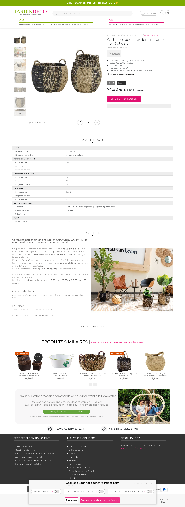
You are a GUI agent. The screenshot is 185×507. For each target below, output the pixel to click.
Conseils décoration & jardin (82, 471)
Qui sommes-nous (77, 446)
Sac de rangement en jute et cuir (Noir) (124, 374)
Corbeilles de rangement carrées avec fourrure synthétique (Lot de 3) (29, 375)
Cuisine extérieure (26, 24)
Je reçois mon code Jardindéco (66, 411)
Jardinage (57, 24)
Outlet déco (74, 457)
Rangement (137, 35)
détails (70, 486)
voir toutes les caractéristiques (121, 74)
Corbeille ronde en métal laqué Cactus (60, 374)
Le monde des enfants (80, 24)
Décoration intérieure (136, 24)
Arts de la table (121, 24)
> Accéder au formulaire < (134, 448)
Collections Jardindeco (79, 467)
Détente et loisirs (151, 24)
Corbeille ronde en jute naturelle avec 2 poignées (155, 374)
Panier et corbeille (153, 35)
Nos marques (75, 464)
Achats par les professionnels (29, 457)
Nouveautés (74, 460)
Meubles (112, 24)
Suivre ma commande (25, 446)
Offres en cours (76, 450)
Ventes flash (74, 453)
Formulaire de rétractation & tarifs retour (34, 453)
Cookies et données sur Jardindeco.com (92, 482)
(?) (52, 491)
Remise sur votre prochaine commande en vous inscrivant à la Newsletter (66, 395)
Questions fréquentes (25, 450)
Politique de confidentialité (28, 464)
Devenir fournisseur (78, 474)
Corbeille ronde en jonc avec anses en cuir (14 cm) (92, 374)
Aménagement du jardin (43, 24)
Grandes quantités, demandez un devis (33, 460)
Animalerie (66, 24)
